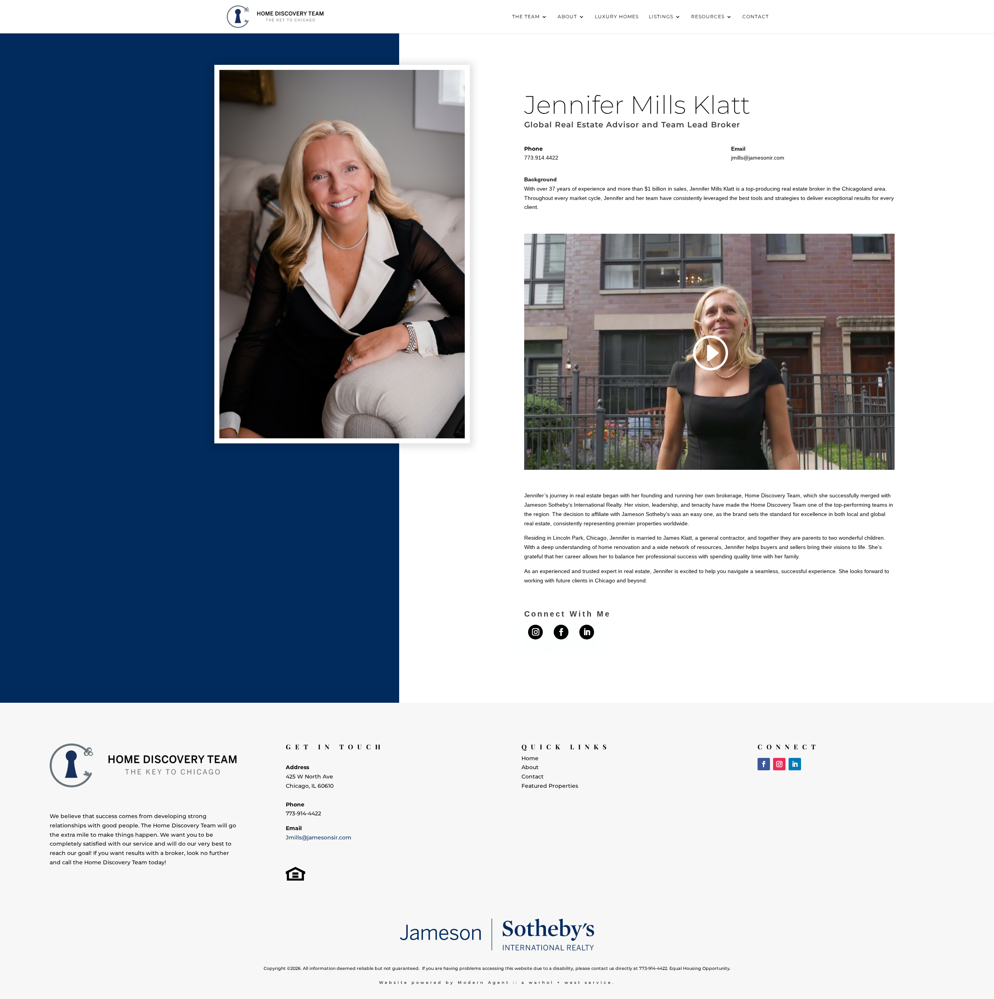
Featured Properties (549, 785)
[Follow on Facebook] (561, 632)
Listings (661, 16)
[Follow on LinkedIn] (586, 632)
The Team (526, 16)
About (567, 16)
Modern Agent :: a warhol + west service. (536, 982)
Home (530, 758)
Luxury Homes (617, 16)
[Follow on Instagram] (535, 632)
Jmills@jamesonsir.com (318, 837)
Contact (755, 16)
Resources (708, 16)
